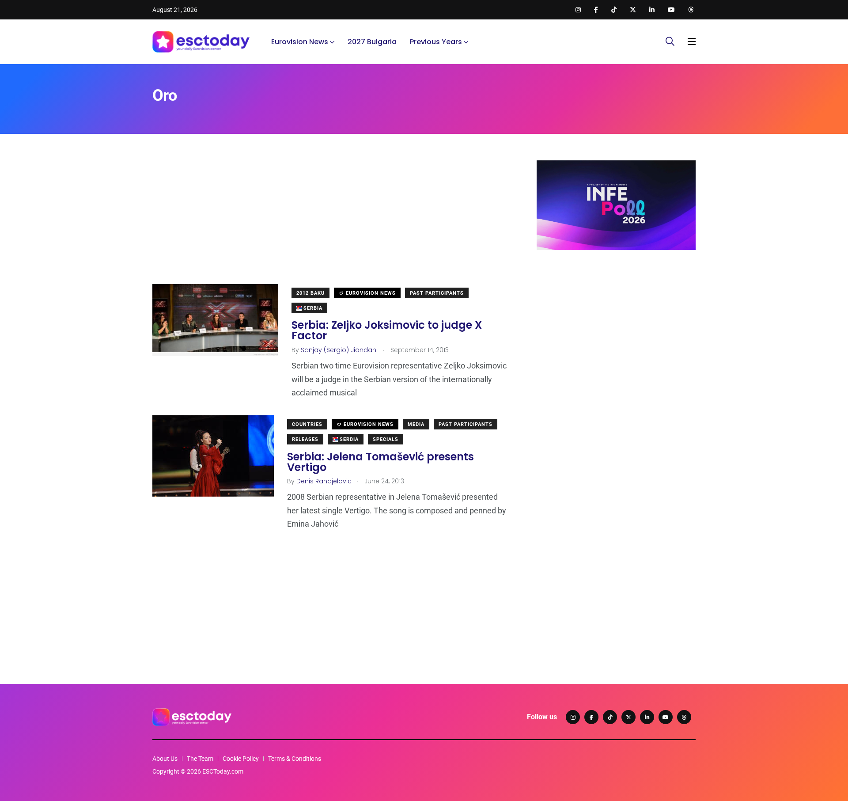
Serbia (312, 308)
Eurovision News (299, 42)
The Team (200, 758)
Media (416, 424)
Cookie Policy (241, 758)
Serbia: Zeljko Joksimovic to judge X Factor (387, 330)
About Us (165, 758)
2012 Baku (310, 293)
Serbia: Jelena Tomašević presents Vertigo (380, 461)
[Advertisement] (331, 222)
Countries (307, 424)
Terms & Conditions (294, 758)
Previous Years (436, 42)
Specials (385, 439)
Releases (305, 439)
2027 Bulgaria (372, 42)
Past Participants (437, 293)
